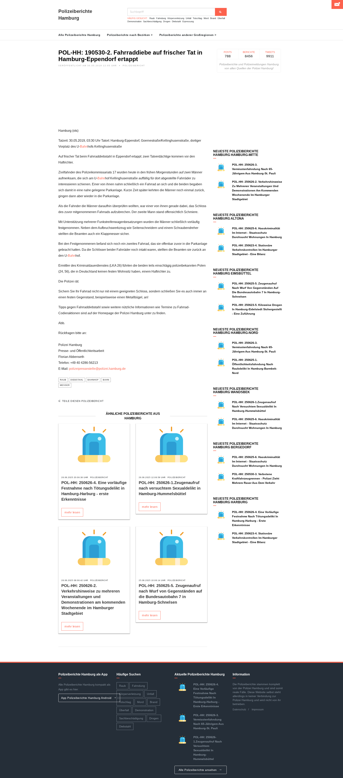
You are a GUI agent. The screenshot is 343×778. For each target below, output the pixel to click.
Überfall (221, 18)
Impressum (258, 709)
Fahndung (161, 18)
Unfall (188, 18)
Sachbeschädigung (152, 21)
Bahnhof (93, 380)
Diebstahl (176, 21)
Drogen (166, 21)
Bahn (84, 146)
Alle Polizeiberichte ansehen (198, 769)
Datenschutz (239, 709)
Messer (65, 385)
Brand (213, 18)
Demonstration (134, 21)
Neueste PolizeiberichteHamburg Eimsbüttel (235, 271)
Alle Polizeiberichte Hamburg (79, 34)
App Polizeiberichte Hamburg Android (86, 697)
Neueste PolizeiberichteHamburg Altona (235, 216)
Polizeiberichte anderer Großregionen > (187, 34)
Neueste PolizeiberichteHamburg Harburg (235, 500)
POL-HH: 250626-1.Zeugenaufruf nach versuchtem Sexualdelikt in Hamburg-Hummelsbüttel (169, 488)
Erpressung (188, 21)
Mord (206, 18)
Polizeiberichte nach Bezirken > (130, 34)
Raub (152, 18)
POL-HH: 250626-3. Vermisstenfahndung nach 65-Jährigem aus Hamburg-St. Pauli (254, 169)
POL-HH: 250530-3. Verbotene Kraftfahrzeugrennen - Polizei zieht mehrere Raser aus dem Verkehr (255, 478)
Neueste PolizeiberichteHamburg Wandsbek (235, 390)
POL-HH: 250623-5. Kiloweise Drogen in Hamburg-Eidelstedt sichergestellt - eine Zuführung (257, 309)
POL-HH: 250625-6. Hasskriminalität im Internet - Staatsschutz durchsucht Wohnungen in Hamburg (257, 233)
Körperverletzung (176, 18)
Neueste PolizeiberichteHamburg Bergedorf (235, 445)
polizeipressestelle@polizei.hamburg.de (97, 368)
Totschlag (197, 18)
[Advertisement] (132, 100)
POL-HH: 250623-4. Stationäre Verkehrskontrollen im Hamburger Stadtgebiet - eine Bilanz (254, 250)
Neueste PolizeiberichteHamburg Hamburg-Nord (235, 331)
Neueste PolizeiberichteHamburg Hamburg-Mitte (235, 153)
